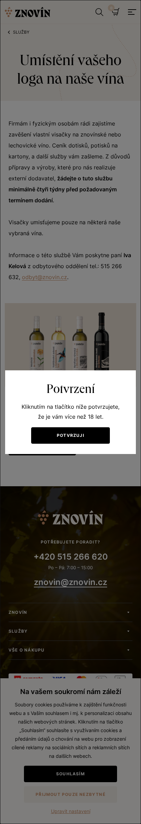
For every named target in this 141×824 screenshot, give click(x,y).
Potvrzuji (70, 435)
